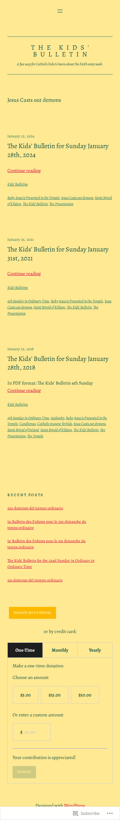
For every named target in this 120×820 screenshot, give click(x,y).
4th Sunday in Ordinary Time (28, 301)
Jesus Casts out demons (77, 197)
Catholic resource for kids (54, 423)
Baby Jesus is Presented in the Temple (33, 197)
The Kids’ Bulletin (35, 203)
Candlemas (27, 423)
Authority (57, 417)
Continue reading (24, 170)
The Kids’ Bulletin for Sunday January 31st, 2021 (58, 253)
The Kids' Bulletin (61, 51)
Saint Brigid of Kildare (49, 307)
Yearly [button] (95, 650)
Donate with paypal (32, 613)
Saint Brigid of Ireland (23, 429)
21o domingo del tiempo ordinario (34, 580)
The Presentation (61, 203)
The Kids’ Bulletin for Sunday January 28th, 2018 (58, 363)
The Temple (35, 436)
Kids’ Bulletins (17, 184)
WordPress (74, 805)
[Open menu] (60, 11)
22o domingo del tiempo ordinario (35, 508)
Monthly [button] (60, 650)
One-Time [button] (25, 650)
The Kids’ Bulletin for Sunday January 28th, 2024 (58, 150)
